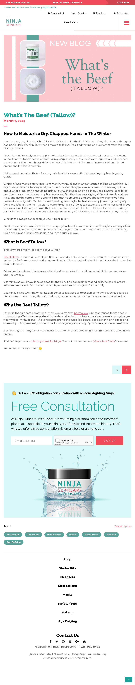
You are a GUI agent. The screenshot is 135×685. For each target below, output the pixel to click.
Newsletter (101, 13)
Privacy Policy (78, 654)
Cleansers (33, 534)
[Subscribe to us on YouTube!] (84, 641)
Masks (72, 534)
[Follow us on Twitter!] (57, 641)
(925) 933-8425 (48, 8)
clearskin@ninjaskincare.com (55, 646)
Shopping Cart (54, 13)
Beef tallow (11, 257)
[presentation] (74, 441)
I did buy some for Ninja (46, 341)
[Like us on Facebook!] (50, 641)
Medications (54, 534)
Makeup (111, 534)
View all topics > (122, 526)
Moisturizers (91, 534)
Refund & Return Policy (40, 654)
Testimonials (122, 13)
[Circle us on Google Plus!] (77, 641)
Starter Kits (13, 534)
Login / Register (78, 13)
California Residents (97, 654)
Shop (67, 559)
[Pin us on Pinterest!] (70, 641)
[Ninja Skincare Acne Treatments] (14, 23)
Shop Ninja (69, 22)
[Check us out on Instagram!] (63, 641)
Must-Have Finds (104, 341)
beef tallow (81, 312)
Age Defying (14, 542)
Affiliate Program (61, 654)
